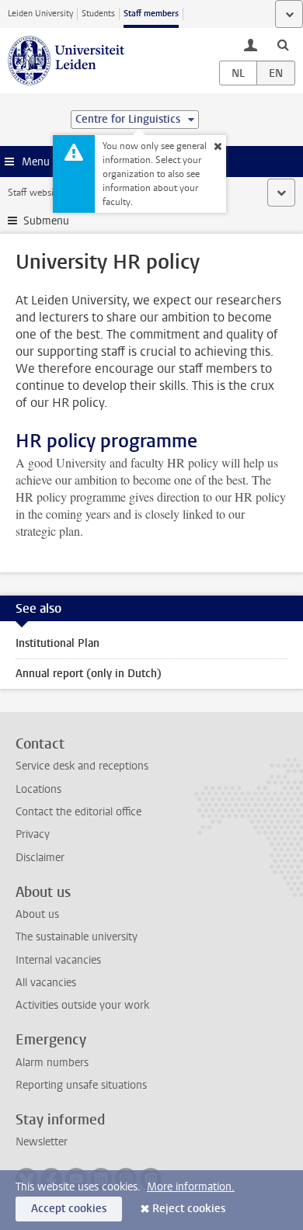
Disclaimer (40, 857)
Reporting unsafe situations (81, 1085)
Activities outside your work (82, 1005)
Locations (38, 789)
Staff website (34, 192)
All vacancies (46, 982)
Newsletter (42, 1141)
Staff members (151, 13)
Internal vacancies (58, 960)
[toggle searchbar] (282, 44)
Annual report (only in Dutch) (89, 673)
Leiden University (40, 13)
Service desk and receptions (82, 766)
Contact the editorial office (78, 811)
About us (37, 914)
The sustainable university (77, 936)
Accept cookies (68, 1208)
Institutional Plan (57, 643)
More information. (191, 1187)
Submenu (46, 221)
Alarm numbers (52, 1062)
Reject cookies (188, 1208)
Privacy (33, 834)
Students (98, 13)
